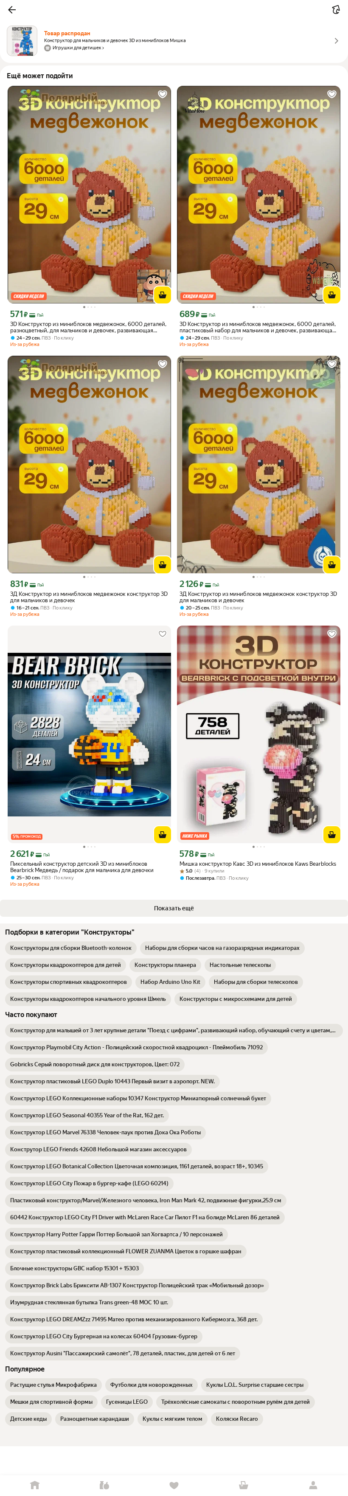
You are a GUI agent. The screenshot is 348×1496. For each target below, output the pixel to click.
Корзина (243, 1485)
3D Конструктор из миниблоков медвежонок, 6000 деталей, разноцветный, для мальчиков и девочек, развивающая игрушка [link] (88, 327)
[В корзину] (162, 295)
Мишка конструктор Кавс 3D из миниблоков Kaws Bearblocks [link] (258, 864)
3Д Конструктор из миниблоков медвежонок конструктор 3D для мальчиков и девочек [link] (89, 597)
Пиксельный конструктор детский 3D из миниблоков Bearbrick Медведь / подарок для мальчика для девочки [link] (82, 867)
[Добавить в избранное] (162, 94)
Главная (35, 1485)
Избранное (174, 1485)
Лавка (104, 1485)
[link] (71, 948)
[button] (12, 10)
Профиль (313, 1485)
